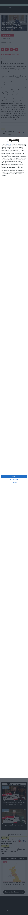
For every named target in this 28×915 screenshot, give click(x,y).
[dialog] (14, 457)
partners (9, 144)
